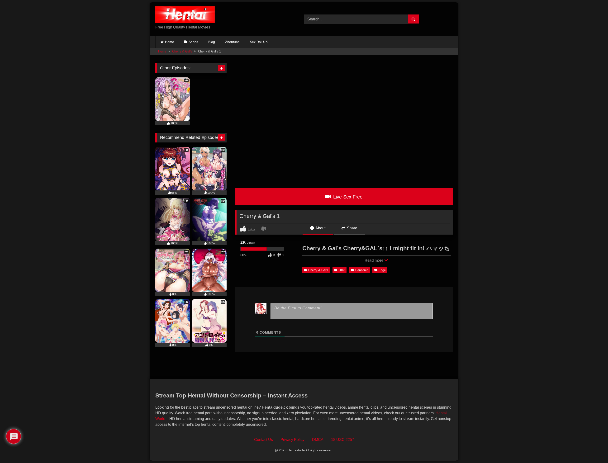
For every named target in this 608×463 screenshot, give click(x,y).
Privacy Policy (292, 440)
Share (351, 228)
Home (169, 42)
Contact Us (263, 440)
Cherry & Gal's (182, 51)
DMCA (317, 440)
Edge (382, 270)
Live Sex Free (347, 196)
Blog (211, 42)
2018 (341, 270)
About (320, 228)
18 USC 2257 (342, 440)
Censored (361, 270)
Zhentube (232, 42)
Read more (374, 260)
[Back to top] (593, 449)
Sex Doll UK (259, 42)
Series (193, 42)
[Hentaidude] (185, 15)
